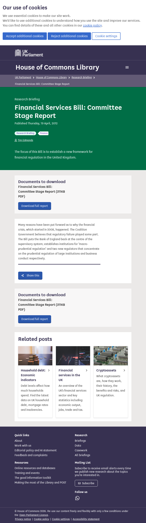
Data (78, 445)
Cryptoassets (106, 370)
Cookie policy (41, 519)
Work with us (23, 445)
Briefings (80, 440)
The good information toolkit (33, 477)
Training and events (27, 473)
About (18, 440)
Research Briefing (82, 77)
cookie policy (92, 25)
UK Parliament (23, 77)
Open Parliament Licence (33, 515)
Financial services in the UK (69, 375)
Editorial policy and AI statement (36, 450)
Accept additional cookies (24, 36)
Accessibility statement (86, 519)
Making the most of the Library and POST (40, 482)
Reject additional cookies (69, 36)
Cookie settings (106, 36)
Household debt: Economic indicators (33, 375)
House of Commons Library (57, 67)
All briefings (82, 455)
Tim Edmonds (25, 140)
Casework (81, 450)
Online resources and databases (35, 468)
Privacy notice (23, 519)
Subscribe (87, 483)
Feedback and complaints (31, 455)
